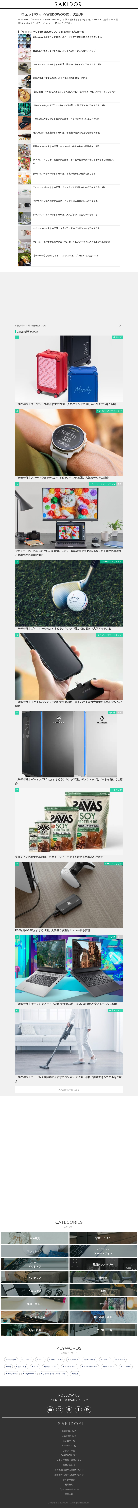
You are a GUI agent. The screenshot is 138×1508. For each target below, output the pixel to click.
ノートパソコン (56, 1359)
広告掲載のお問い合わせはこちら (30, 325)
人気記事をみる (69, 1436)
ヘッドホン (120, 1359)
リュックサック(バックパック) (54, 1374)
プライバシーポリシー (69, 1489)
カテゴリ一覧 (69, 1441)
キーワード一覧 (69, 1446)
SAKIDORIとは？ (69, 1455)
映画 (9, 1367)
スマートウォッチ (90, 1367)
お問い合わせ (69, 1465)
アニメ (35, 1367)
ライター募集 (69, 1479)
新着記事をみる (69, 1431)
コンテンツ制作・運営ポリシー (69, 1460)
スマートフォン (70, 1367)
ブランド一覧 (69, 1450)
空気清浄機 (11, 1359)
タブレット (74, 1359)
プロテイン (27, 1359)
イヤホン (105, 1359)
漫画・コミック (51, 1367)
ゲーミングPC (109, 1367)
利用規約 (69, 1484)
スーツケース (12, 1374)
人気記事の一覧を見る (69, 1090)
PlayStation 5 (30, 1374)
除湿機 (75, 1374)
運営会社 (69, 1494)
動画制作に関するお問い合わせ (69, 1475)
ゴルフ (41, 1359)
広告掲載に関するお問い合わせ (69, 1470)
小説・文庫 (22, 1367)
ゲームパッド (90, 1359)
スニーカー (126, 1367)
